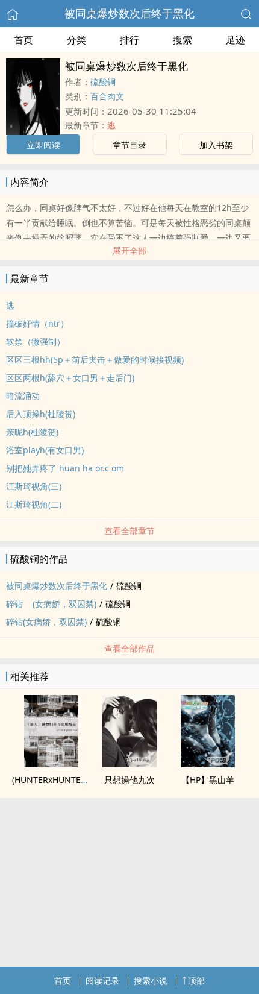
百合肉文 (107, 96)
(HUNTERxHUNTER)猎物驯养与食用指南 (88, 779)
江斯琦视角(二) (33, 504)
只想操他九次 (129, 779)
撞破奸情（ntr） (37, 323)
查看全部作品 (129, 648)
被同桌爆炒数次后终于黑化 (129, 13)
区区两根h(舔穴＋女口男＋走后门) (70, 377)
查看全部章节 (129, 530)
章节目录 (129, 145)
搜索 (182, 39)
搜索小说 (150, 980)
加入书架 (216, 145)
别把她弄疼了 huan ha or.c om (65, 468)
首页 (23, 39)
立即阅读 (43, 145)
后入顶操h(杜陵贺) (40, 414)
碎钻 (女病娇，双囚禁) (51, 603)
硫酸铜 (103, 81)
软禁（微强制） (35, 341)
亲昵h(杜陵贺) (32, 432)
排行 (129, 39)
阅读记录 (102, 980)
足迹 (235, 39)
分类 (76, 39)
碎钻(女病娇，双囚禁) (46, 622)
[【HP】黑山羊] (208, 763)
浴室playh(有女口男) (45, 450)
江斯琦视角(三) (33, 486)
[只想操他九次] (129, 763)
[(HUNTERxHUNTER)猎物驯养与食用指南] (51, 763)
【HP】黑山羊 (207, 779)
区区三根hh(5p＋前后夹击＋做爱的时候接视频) (95, 359)
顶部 (196, 980)
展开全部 (129, 250)
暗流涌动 (23, 395)
